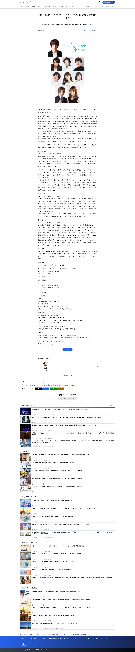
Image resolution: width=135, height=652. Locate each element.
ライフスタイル (99, 6)
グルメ (72, 6)
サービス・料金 (32, 638)
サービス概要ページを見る (123, 648)
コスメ (92, 6)
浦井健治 (72, 385)
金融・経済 (107, 6)
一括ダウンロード (68, 375)
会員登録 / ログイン (108, 2)
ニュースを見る (109, 405)
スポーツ (39, 6)
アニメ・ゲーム (46, 6)
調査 (113, 6)
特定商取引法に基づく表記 (55, 638)
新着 (22, 6)
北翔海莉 (51, 385)
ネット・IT (78, 6)
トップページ (25, 634)
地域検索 (27, 6)
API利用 (96, 638)
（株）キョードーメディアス (90, 30)
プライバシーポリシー (76, 638)
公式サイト (67, 349)
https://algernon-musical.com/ (70, 337)
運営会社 (24, 638)
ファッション (85, 6)
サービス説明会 (42, 638)
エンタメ (33, 6)
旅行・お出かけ (65, 6)
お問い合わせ (103, 638)
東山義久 (66, 385)
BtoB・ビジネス (56, 6)
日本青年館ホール (58, 385)
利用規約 (66, 638)
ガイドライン (88, 638)
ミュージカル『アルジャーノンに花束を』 (38, 385)
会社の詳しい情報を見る (67, 398)
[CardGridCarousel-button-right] (97, 366)
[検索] (99, 2)
